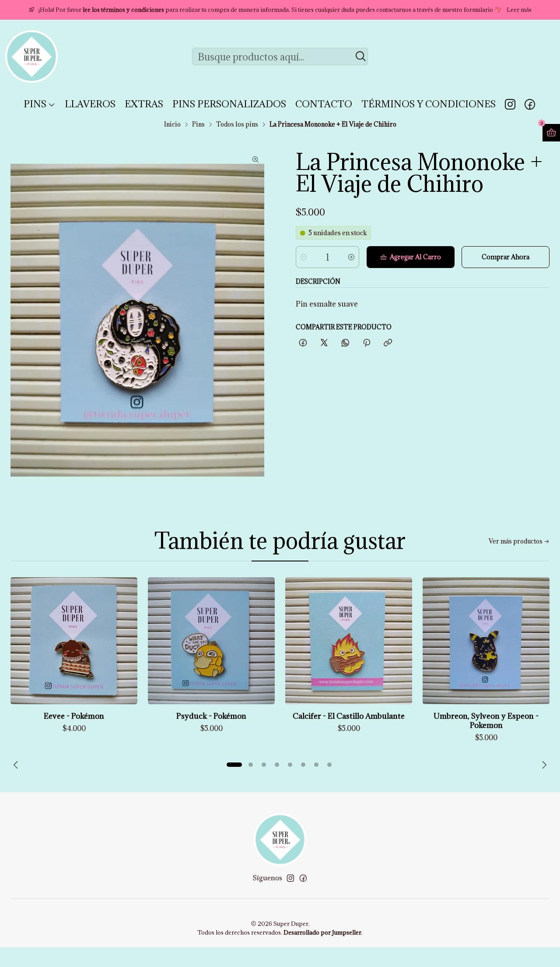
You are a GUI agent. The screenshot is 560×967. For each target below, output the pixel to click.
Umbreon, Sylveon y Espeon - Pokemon (486, 720)
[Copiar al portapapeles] (388, 343)
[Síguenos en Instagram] (510, 104)
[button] (234, 764)
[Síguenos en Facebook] (529, 104)
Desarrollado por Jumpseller (322, 932)
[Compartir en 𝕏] (324, 343)
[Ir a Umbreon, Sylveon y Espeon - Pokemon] (486, 640)
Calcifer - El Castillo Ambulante (349, 716)
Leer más (519, 10)
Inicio (172, 124)
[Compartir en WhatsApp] (345, 343)
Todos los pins (237, 124)
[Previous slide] (17, 764)
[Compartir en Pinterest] (366, 343)
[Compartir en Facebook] (303, 343)
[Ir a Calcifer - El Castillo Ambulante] (348, 640)
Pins (198, 124)
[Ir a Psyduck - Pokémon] (211, 640)
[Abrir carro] (551, 132)
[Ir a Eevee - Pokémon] (73, 640)
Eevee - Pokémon (74, 716)
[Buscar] (360, 56)
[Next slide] (543, 764)
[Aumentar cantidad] (351, 257)
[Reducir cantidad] (303, 257)
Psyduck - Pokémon (211, 716)
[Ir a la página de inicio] (31, 56)
